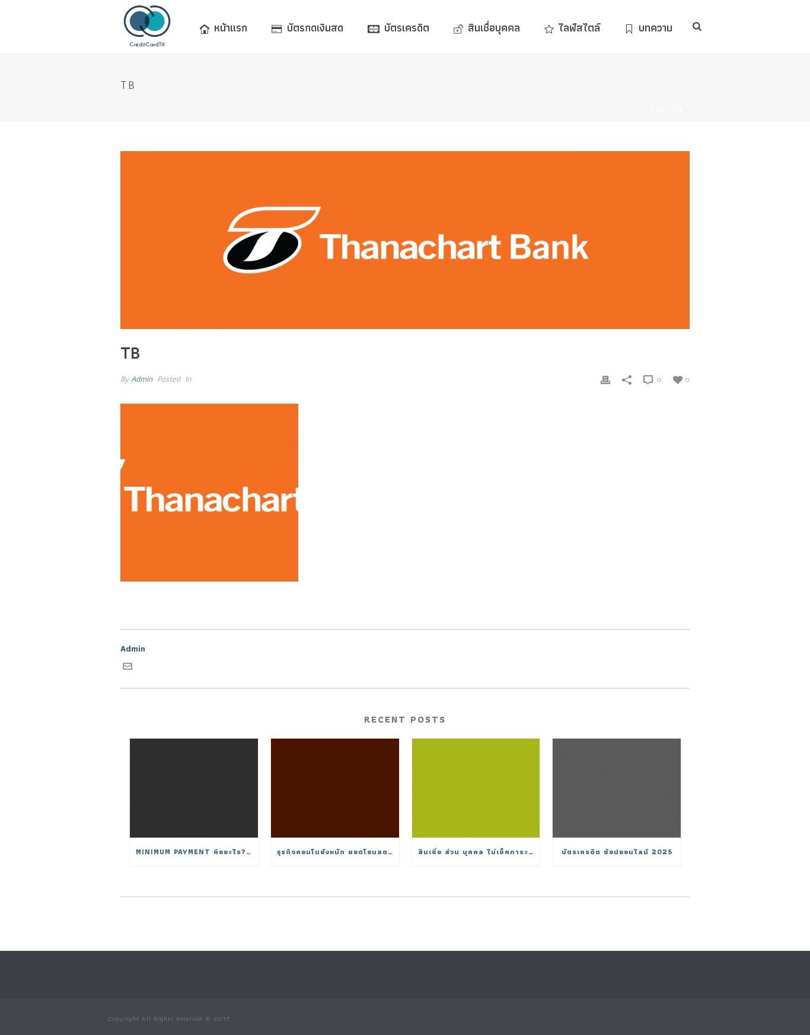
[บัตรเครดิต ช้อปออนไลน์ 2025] (617, 788)
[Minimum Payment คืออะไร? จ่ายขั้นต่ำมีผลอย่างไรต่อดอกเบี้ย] (194, 788)
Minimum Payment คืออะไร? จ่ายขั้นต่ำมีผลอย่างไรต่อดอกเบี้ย (197, 851)
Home (638, 110)
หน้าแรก (230, 27)
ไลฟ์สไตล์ (579, 27)
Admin (141, 378)
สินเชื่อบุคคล (494, 27)
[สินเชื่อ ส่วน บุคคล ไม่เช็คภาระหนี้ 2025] (476, 788)
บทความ (655, 27)
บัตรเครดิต (406, 27)
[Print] (605, 379)
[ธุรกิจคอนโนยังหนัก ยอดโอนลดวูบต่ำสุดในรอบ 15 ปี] (335, 788)
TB (660, 110)
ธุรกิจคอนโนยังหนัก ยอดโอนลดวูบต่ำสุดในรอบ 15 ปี (338, 851)
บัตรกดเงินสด (315, 27)
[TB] (405, 240)
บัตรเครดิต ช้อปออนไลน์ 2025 (617, 851)
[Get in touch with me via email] (127, 668)
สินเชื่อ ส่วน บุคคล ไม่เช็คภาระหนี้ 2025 (479, 851)
